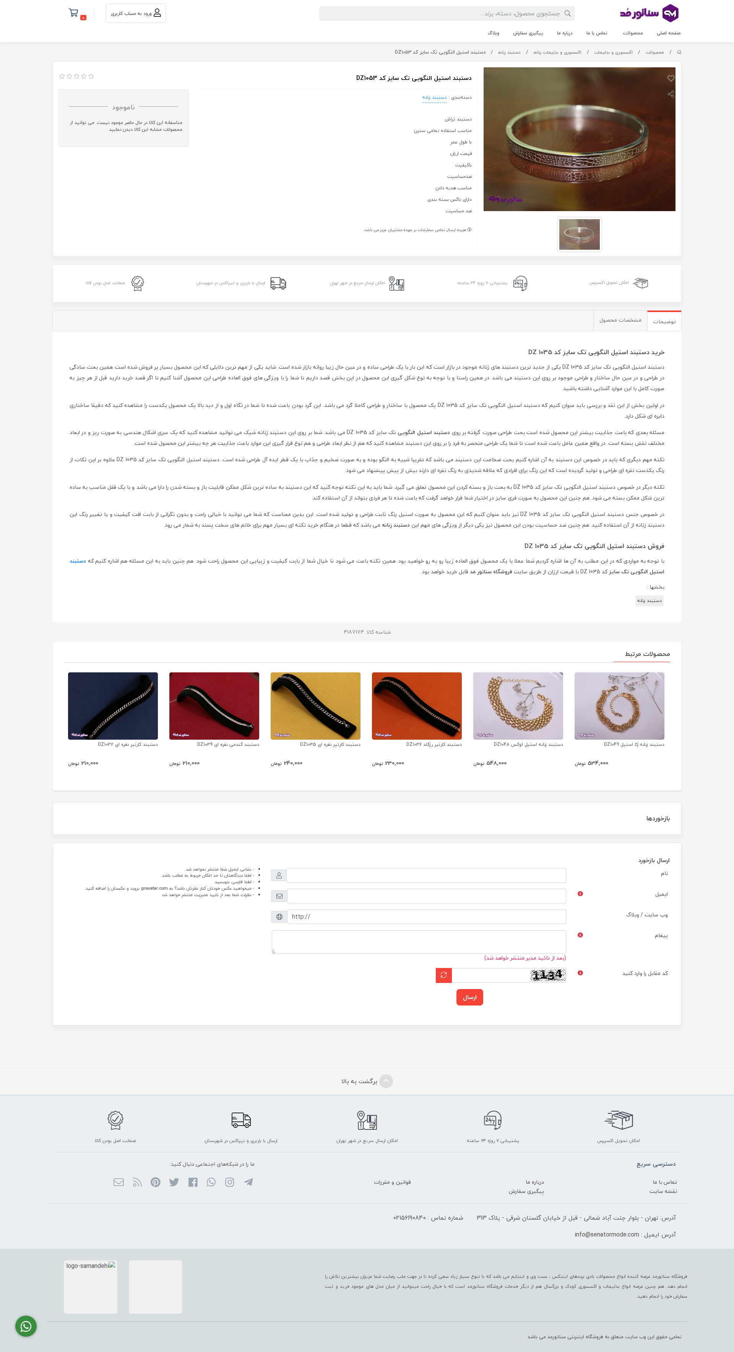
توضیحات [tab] (664, 321)
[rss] (137, 1183)
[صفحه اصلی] (679, 52)
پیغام (661, 935)
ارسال (470, 997)
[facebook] (192, 1183)
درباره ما (565, 33)
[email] (118, 1183)
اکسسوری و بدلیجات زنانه (557, 52)
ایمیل (661, 894)
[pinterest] (155, 1183)
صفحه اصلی (668, 33)
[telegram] (248, 1183)
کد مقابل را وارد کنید (645, 973)
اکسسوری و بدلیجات (613, 52)
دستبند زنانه (509, 52)
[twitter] (174, 1183)
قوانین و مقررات (392, 1182)
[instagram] (229, 1183)
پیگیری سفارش (528, 33)
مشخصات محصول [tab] (620, 320)
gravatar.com (154, 888)
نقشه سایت (663, 1191)
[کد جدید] (444, 975)
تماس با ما (596, 33)
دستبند (78, 561)
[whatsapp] (211, 1183)
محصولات (633, 33)
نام (664, 873)
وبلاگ (493, 33)
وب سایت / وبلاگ (647, 914)
